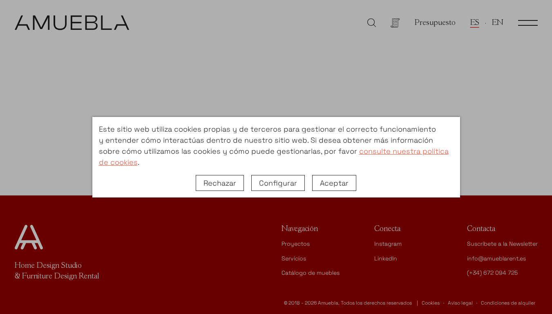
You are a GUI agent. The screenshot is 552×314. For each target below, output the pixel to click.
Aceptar (334, 183)
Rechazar (219, 183)
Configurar (278, 183)
